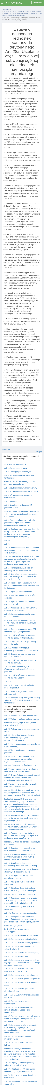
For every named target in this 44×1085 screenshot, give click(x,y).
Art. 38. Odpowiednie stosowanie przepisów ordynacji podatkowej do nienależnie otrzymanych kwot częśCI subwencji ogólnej (22, 792)
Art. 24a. (7, 682)
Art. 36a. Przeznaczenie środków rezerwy (20, 765)
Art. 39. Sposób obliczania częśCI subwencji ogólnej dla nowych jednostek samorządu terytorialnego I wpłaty (22, 818)
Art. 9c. (7, 544)
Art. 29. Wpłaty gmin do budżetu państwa (20, 715)
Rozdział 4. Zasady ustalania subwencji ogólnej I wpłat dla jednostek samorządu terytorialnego (19, 622)
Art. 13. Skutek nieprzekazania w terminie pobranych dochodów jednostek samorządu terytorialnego (21, 585)
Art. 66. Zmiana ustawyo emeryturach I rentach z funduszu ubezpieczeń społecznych (19, 1010)
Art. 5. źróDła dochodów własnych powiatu (21, 492)
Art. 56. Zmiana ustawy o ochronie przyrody (21, 953)
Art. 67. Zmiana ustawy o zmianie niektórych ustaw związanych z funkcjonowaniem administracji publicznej (22, 1018)
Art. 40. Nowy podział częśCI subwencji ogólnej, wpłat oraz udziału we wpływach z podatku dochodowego (21, 826)
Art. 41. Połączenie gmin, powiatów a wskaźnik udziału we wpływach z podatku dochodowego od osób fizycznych (21, 835)
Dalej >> (39, 452)
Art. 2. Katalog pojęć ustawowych (17, 472)
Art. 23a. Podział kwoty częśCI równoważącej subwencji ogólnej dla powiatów (19, 669)
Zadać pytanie (37, 2)
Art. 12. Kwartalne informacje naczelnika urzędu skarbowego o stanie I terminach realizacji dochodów (20, 576)
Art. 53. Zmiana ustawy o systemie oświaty (21, 939)
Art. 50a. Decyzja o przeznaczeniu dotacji (20, 913)
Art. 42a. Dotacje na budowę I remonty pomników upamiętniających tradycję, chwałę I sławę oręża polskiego (19, 856)
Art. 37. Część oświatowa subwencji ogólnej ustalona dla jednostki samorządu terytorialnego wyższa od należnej (22, 777)
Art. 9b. (7, 540)
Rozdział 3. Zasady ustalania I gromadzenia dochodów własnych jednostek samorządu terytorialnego (21, 514)
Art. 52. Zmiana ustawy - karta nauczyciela (21, 935)
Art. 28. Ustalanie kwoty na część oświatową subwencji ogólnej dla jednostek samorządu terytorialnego (22, 700)
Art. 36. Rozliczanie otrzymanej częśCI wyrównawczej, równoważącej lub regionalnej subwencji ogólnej (19, 759)
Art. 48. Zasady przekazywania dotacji (19, 894)
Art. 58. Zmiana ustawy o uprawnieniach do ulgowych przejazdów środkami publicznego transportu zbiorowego (22, 962)
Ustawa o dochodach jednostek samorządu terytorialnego (22, 11)
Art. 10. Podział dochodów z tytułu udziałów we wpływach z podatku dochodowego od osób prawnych (21, 550)
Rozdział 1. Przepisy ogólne (14, 464)
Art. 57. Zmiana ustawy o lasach (17, 956)
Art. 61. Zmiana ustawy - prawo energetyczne (22, 979)
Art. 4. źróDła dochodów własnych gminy (20, 488)
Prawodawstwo (6, 9)
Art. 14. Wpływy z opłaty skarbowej (18, 592)
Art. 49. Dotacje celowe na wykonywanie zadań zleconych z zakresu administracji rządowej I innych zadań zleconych (20, 900)
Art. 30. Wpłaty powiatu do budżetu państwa (21, 719)
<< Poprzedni (7, 449)
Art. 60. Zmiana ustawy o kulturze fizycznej (21, 975)
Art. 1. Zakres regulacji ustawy (16, 468)
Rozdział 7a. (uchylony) (12, 925)
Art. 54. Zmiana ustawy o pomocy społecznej (22, 943)
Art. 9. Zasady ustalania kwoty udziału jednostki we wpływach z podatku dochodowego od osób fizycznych (19, 522)
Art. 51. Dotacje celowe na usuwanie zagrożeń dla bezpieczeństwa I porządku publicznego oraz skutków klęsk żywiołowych (22, 919)
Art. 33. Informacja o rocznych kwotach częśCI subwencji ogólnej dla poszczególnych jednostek (19, 737)
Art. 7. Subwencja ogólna (14, 501)
